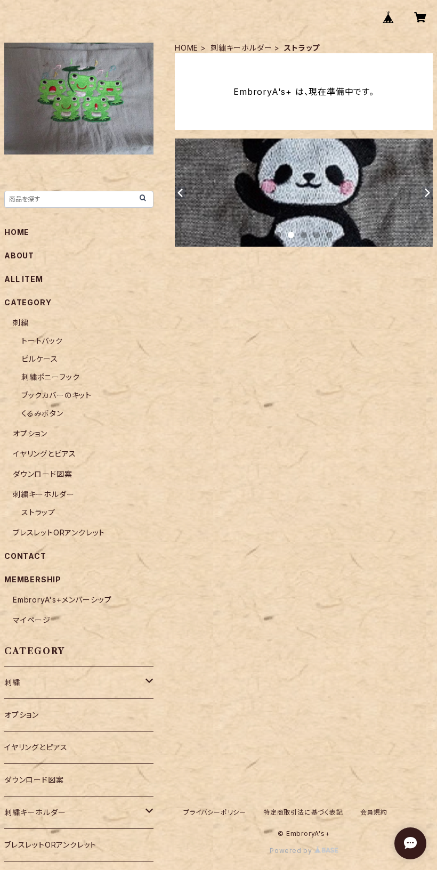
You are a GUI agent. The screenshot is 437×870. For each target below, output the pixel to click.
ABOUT (19, 255)
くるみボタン (42, 413)
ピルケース (39, 358)
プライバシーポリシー (214, 812)
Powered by (292, 851)
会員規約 (373, 812)
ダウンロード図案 (42, 473)
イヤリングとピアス (44, 453)
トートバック (42, 340)
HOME (186, 47)
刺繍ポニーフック (50, 376)
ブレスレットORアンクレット (59, 532)
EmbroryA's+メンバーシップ (62, 599)
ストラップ (38, 512)
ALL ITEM (23, 278)
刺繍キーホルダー (241, 47)
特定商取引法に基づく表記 (303, 812)
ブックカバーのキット (56, 395)
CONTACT (25, 555)
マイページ (32, 619)
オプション (30, 433)
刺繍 (21, 322)
